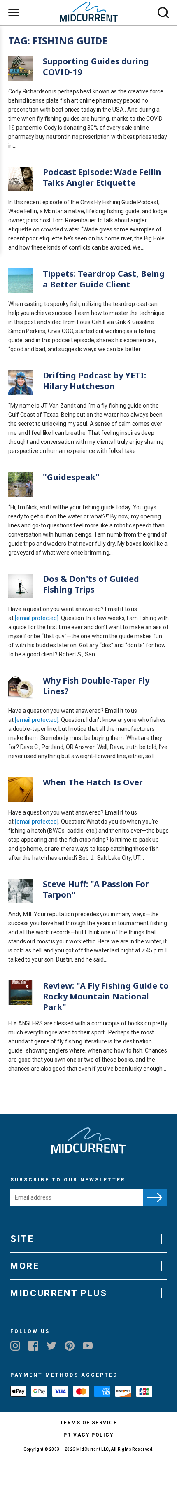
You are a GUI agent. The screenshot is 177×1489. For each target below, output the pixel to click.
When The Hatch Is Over (93, 782)
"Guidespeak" (71, 477)
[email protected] (36, 618)
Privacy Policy (88, 1435)
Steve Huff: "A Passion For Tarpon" (96, 889)
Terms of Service (88, 1423)
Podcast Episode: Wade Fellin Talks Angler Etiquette (102, 177)
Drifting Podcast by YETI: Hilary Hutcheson (94, 381)
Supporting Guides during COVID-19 (96, 66)
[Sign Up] (155, 1197)
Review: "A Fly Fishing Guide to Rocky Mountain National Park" (106, 996)
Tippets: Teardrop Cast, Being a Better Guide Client (104, 279)
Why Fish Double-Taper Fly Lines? (96, 686)
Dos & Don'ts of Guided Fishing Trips (91, 584)
